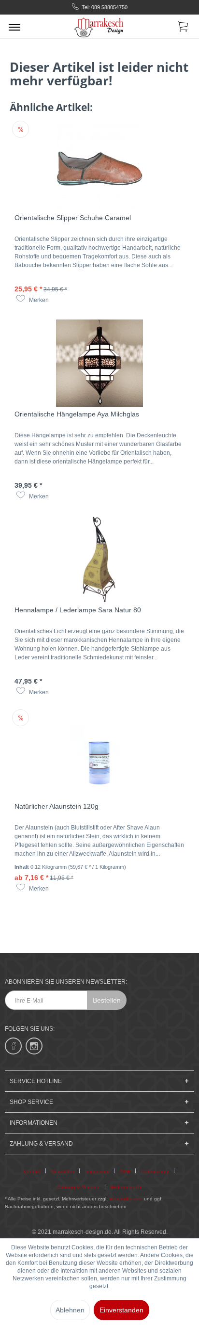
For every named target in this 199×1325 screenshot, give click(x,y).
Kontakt (32, 1171)
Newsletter (62, 1171)
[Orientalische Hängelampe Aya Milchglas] (99, 363)
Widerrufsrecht (126, 1187)
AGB (125, 1171)
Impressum (97, 1171)
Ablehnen (70, 1310)
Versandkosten (125, 1198)
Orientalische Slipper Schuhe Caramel (72, 218)
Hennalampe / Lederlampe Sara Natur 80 (77, 610)
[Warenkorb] (183, 28)
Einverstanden (121, 1310)
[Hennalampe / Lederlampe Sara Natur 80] (99, 559)
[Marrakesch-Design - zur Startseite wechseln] (99, 26)
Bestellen (107, 1000)
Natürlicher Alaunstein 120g (56, 806)
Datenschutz (155, 1171)
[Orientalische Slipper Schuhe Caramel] (99, 166)
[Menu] (14, 27)
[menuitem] (14, 27)
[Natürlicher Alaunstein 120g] (99, 755)
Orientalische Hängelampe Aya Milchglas (76, 414)
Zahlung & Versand (78, 1187)
